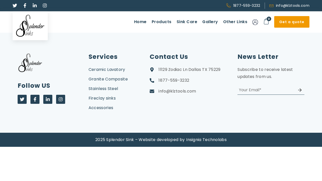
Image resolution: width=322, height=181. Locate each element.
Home (140, 22)
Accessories (101, 108)
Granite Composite (108, 79)
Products (162, 22)
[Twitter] (22, 99)
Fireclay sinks (102, 98)
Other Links (235, 22)
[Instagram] (60, 99)
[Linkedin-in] (47, 99)
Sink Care (187, 22)
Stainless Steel (103, 89)
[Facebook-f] (34, 99)
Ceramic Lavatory (107, 69)
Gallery (210, 22)
